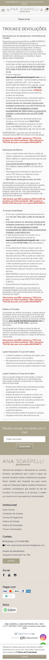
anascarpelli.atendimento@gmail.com (22, 77)
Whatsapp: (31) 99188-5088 (16, 541)
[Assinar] (24, 446)
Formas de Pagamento (13, 517)
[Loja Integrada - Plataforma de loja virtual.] (24, 633)
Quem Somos (9, 510)
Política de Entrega (11, 521)
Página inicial (24, 19)
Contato (11, 561)
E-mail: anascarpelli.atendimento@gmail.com (25, 545)
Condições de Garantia (13, 513)
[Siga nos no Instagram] (15, 575)
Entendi (24, 657)
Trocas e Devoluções (12, 529)
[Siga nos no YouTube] (9, 575)
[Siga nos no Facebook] (4, 575)
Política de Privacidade (13, 525)
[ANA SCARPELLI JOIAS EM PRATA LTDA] (24, 10)
